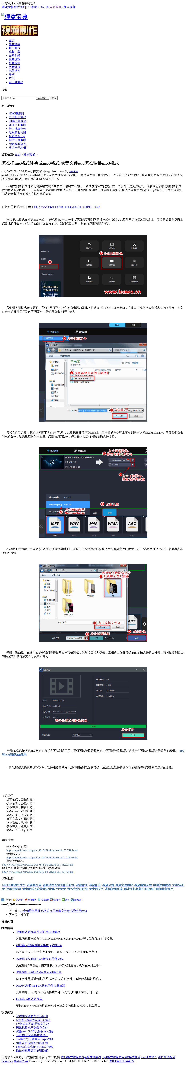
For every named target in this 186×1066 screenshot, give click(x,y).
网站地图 (19, 7)
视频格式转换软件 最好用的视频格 (38, 931)
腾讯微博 (45, 900)
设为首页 (55, 7)
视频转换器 (21, 1061)
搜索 (53, 97)
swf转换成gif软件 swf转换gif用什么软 (39, 958)
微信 (67, 900)
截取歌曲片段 (17, 132)
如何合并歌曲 (17, 124)
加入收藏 (69, 7)
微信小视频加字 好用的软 (32, 1050)
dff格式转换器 (18, 121)
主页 (18, 154)
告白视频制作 (17, 128)
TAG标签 (32, 7)
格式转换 (29, 154)
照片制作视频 (166, 1057)
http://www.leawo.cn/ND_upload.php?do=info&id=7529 (67, 206)
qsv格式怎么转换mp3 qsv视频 (34, 1039)
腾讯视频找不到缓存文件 (32, 1027)
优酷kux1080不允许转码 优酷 (34, 1031)
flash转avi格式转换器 (29, 999)
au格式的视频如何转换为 (32, 1042)
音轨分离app (17, 136)
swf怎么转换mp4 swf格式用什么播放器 (40, 985)
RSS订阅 (43, 7)
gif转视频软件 (17, 143)
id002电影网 (16, 113)
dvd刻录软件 (149, 1057)
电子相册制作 (17, 117)
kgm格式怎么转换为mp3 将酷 (34, 1046)
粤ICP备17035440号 (121, 1061)
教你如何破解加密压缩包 (32, 1016)
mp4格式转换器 (112, 1057)
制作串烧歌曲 (17, 140)
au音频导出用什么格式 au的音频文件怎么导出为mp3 (53, 910)
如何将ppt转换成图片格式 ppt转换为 (39, 945)
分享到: (8, 900)
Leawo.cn (7, 1061)
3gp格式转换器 (91, 1057)
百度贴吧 (78, 900)
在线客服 (73, 171)
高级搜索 (7, 7)
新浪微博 (32, 900)
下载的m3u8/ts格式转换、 (32, 1035)
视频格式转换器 (71, 1057)
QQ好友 (57, 900)
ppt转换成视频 (131, 1057)
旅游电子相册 (17, 147)
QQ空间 (19, 900)
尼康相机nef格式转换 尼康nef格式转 (39, 972)
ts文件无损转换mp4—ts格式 (33, 1020)
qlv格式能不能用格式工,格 (32, 1023)
